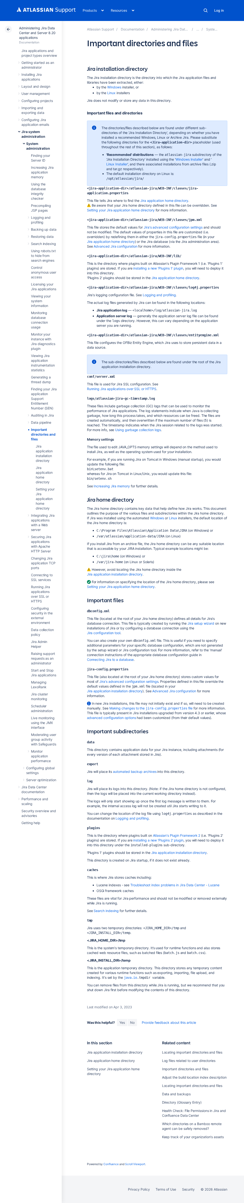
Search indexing (43, 244)
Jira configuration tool (103, 633)
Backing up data (43, 229)
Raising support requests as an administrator (43, 658)
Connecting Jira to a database (110, 660)
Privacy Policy (139, 1189)
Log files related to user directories (188, 1061)
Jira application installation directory (114, 574)
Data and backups (176, 1094)
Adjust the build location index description (194, 1077)
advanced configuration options (111, 718)
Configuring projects (37, 101)
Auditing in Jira (42, 415)
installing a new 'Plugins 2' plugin (158, 840)
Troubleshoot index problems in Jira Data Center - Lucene (174, 885)
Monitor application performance (41, 756)
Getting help (30, 823)
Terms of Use (166, 1189)
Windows (114, 87)
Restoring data (42, 236)
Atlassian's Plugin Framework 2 (176, 835)
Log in (219, 10)
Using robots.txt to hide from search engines (43, 255)
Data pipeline (41, 422)
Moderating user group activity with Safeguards (43, 739)
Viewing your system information (41, 301)
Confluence (111, 1164)
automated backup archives (134, 772)
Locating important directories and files (192, 1052)
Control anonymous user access (43, 272)
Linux (111, 93)
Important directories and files (43, 434)
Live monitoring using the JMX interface (43, 722)
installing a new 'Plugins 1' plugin (158, 268)
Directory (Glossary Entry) (182, 1102)
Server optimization (41, 780)
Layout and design (35, 86)
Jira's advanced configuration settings (173, 227)
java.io (130, 977)
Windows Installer (189, 159)
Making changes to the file (151, 708)
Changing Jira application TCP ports (43, 563)
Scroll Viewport (135, 1164)
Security (188, 1189)
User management (35, 94)
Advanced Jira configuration (115, 246)
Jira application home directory (164, 201)
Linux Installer (116, 164)
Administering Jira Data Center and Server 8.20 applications (37, 33)
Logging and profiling (159, 295)
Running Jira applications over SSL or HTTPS (121, 389)
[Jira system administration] (197, 29)
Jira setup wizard (201, 623)
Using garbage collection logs (138, 430)
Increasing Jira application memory (42, 172)
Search (205, 10)
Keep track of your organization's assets (193, 1137)
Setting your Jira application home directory (45, 498)
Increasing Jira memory (112, 486)
